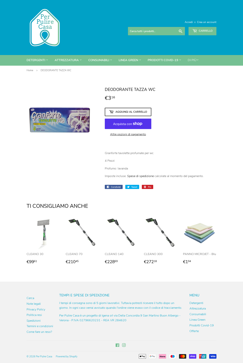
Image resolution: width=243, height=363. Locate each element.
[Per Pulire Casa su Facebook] (117, 346)
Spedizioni (34, 321)
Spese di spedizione (140, 176)
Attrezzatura (67, 60)
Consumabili (99, 60)
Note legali (34, 304)
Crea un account (206, 22)
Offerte (194, 331)
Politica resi (34, 315)
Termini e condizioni (40, 326)
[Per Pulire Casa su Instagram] (124, 346)
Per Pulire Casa (44, 356)
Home (30, 70)
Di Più (192, 60)
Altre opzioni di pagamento (128, 134)
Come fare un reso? (39, 332)
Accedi (189, 22)
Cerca (30, 298)
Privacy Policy (36, 309)
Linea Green (129, 60)
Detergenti (36, 60)
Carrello (205, 31)
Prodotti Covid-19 (163, 60)
